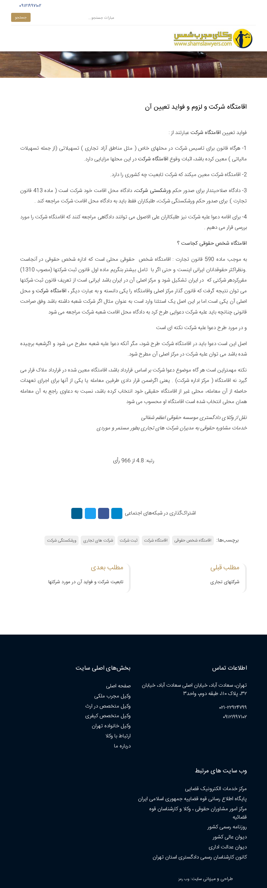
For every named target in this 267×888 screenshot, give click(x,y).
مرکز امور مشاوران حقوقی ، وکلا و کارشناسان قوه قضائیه (198, 813)
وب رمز (183, 879)
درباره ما (122, 746)
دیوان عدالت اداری (228, 847)
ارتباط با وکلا (118, 736)
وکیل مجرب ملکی (112, 696)
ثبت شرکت (128, 540)
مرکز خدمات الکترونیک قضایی (216, 789)
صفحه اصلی (118, 686)
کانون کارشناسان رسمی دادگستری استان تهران (200, 857)
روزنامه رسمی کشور (227, 827)
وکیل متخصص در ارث (108, 706)
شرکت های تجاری (98, 540)
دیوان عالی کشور (230, 837)
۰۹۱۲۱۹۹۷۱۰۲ (29, 6)
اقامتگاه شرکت (156, 540)
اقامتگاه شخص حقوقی (192, 540)
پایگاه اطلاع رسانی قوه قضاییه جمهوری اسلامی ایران (192, 799)
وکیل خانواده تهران (111, 726)
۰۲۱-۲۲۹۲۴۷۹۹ (233, 707)
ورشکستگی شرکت (61, 540)
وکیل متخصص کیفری (108, 716)
